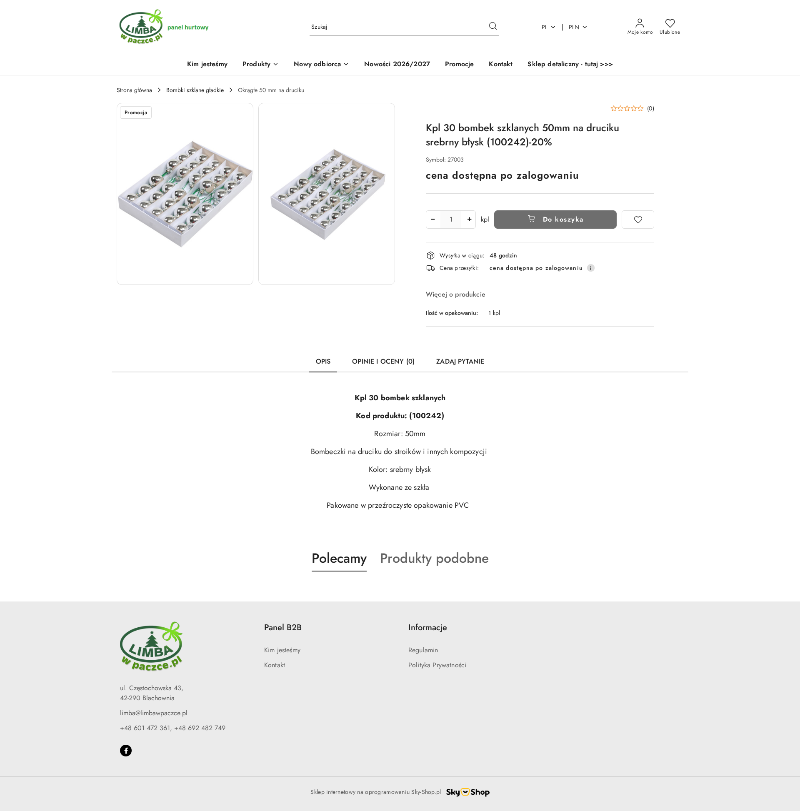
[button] (260, 64)
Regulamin (423, 650)
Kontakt (274, 665)
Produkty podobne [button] (434, 558)
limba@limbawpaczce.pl (154, 713)
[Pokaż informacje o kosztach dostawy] (590, 267)
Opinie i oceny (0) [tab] (383, 361)
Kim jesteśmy (282, 650)
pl (545, 27)
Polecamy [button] (339, 558)
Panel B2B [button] (283, 627)
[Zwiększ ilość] (469, 219)
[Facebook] (126, 750)
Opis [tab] (323, 361)
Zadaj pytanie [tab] (460, 361)
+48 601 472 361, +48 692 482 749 (172, 728)
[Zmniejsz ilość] (432, 219)
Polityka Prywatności (437, 665)
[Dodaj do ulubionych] (638, 219)
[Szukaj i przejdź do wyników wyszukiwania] (493, 27)
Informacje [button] (427, 627)
